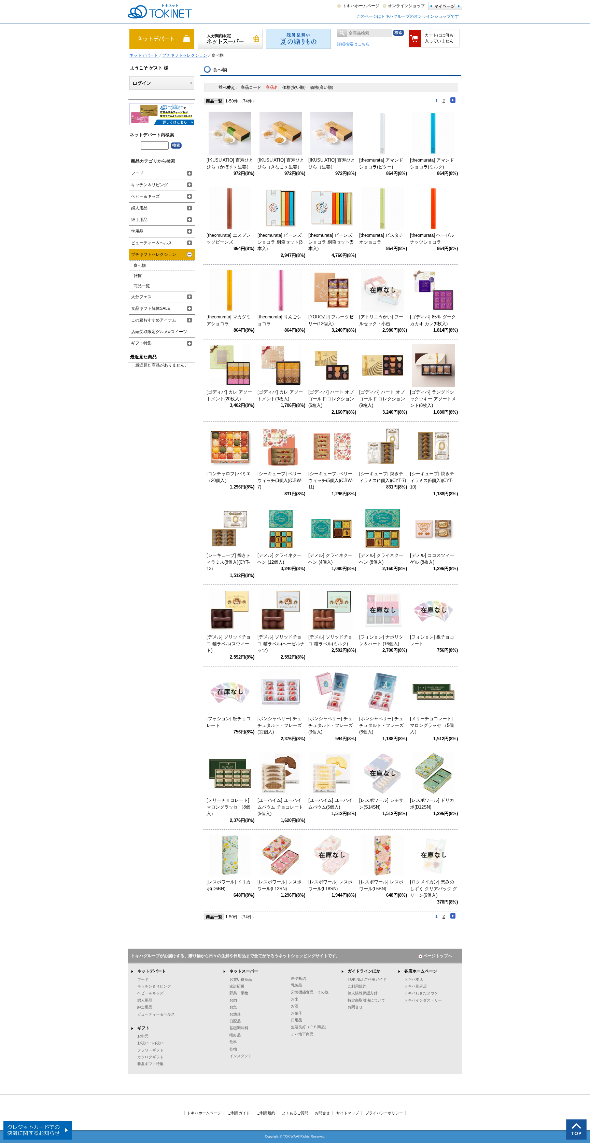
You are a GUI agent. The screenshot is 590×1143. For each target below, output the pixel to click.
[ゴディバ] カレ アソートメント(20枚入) (229, 395)
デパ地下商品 (302, 1034)
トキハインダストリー (423, 1000)
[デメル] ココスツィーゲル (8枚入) (432, 559)
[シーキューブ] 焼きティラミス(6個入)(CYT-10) (432, 480)
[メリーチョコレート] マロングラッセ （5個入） (432, 725)
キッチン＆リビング (149, 184)
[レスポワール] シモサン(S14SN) (381, 804)
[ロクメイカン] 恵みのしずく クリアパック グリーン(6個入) (433, 888)
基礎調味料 (238, 1028)
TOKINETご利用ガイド (367, 979)
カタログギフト (150, 1057)
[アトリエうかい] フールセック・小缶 (381, 320)
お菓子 (296, 1013)
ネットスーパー (243, 971)
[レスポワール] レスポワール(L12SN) (279, 885)
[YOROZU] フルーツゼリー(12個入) (330, 320)
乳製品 (296, 985)
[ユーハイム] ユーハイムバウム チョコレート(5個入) (280, 807)
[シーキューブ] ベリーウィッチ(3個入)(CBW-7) (279, 480)
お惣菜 (235, 1014)
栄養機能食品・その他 (309, 992)
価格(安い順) (294, 87)
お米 (294, 999)
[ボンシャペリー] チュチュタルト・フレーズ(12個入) (279, 725)
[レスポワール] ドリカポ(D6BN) (229, 885)
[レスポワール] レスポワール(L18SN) (330, 885)
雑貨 (138, 275)
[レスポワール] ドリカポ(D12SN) (432, 804)
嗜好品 (235, 1035)
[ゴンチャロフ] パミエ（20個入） (229, 477)
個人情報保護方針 (363, 993)
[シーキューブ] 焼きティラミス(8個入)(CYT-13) (229, 562)
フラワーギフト (150, 1050)
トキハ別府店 (415, 986)
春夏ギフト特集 (150, 1064)
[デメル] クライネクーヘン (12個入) (279, 559)
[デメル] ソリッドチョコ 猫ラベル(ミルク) (330, 640)
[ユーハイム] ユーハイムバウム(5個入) (330, 804)
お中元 (143, 1036)
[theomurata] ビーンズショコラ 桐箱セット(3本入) (280, 242)
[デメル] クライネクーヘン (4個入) (330, 559)
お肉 (233, 1000)
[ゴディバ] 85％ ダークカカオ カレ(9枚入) (433, 320)
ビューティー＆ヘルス (151, 242)
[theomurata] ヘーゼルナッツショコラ (432, 239)
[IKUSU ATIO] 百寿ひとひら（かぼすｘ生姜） (230, 163)
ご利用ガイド (238, 1113)
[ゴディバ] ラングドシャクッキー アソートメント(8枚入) (433, 398)
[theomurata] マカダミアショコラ (229, 320)
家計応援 (236, 986)
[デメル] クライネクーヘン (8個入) (381, 559)
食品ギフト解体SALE (150, 308)
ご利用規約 (357, 986)
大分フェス (141, 296)
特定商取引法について (366, 1000)
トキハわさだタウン (421, 993)
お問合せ (355, 1007)
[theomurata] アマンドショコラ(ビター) (381, 163)
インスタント (240, 1056)
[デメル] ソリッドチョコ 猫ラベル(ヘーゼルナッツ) (281, 643)
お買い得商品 (240, 979)
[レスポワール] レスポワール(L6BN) (381, 885)
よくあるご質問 (295, 1113)
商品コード (251, 87)
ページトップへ (437, 955)
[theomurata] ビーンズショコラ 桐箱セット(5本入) (330, 242)
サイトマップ (347, 1113)
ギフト (143, 1027)
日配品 (235, 1021)
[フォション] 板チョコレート (432, 640)
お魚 (233, 1007)
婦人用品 (139, 208)
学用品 (137, 231)
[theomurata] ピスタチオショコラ (381, 239)
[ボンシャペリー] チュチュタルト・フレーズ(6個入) (381, 725)
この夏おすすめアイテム (153, 320)
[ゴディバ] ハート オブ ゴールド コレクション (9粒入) (382, 398)
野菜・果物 (238, 993)
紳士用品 (139, 219)
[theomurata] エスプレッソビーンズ (229, 239)
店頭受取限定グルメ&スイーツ (159, 331)
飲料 (233, 1042)
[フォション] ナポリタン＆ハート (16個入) (381, 640)
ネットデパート (143, 55)
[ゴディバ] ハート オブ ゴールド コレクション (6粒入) (331, 398)
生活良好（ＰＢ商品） (309, 1027)
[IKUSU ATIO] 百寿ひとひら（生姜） (331, 163)
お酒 (294, 1006)
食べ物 (140, 265)
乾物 (233, 1049)
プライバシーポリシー (384, 1113)
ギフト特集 (141, 343)
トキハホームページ (360, 5)
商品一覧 (142, 286)
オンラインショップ (406, 5)
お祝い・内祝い (150, 1043)
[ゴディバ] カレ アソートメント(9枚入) (280, 395)
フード (137, 173)
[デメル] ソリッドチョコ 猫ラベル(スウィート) (229, 643)
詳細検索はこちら (353, 44)
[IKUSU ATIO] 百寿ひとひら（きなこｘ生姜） (280, 163)
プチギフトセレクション (184, 55)
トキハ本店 (413, 979)
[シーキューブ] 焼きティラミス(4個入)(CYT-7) (382, 477)
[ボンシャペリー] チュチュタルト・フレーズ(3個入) (330, 725)
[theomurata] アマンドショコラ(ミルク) (432, 163)
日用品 (296, 1020)
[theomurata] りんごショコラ (279, 320)
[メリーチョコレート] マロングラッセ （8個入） (228, 807)
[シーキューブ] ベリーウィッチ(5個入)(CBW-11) (330, 480)
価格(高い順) (321, 87)
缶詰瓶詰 (298, 978)
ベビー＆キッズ (145, 196)
